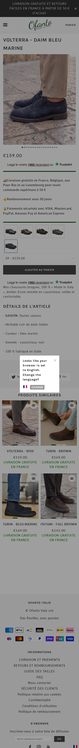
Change (37, 387)
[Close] (54, 359)
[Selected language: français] (26, 386)
